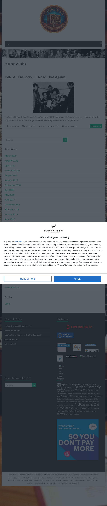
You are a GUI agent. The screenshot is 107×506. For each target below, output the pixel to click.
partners (18, 242)
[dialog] (53, 253)
